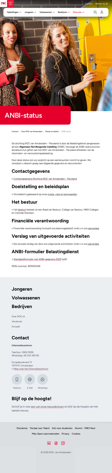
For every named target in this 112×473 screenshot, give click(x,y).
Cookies (76, 434)
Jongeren (22, 289)
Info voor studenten (62, 428)
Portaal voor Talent (40, 428)
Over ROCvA (18, 316)
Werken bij (100, 3)
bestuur (22, 209)
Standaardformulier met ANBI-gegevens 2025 (37, 259)
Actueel (16, 326)
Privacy (65, 434)
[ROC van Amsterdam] (7, 3)
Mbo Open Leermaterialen (45, 434)
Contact (88, 3)
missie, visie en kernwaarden (62, 194)
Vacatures (17, 321)
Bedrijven (22, 306)
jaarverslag (93, 228)
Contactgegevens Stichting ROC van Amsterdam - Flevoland (45, 178)
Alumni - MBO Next (85, 428)
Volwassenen (26, 297)
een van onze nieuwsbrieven (47, 406)
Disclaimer (22, 428)
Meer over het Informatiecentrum (31, 368)
